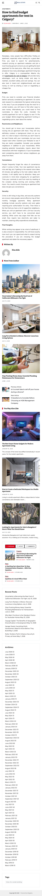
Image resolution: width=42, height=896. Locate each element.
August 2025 (9, 682)
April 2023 (8, 749)
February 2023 (10, 754)
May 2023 (8, 746)
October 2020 (10, 827)
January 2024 (10, 727)
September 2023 (11, 738)
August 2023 (9, 741)
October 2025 (10, 677)
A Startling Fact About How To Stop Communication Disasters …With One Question (18, 568)
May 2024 (8, 716)
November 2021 (10, 793)
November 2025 (10, 674)
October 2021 (9, 796)
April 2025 (8, 693)
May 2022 (8, 777)
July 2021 (8, 804)
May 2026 (8, 657)
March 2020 (9, 843)
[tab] (10, 546)
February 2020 (10, 846)
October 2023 (10, 735)
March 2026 (9, 663)
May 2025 (8, 691)
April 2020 (8, 840)
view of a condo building (14, 882)
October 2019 (9, 857)
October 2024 (10, 704)
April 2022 (8, 779)
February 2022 (10, 785)
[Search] (39, 2)
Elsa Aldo (7, 23)
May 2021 (8, 810)
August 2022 (9, 768)
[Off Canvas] (3, 2)
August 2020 (9, 832)
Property (19, 551)
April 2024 (8, 718)
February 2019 (10, 860)
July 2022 (8, 771)
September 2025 (11, 679)
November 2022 (10, 763)
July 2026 (8, 652)
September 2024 (11, 707)
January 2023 (10, 757)
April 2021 (8, 813)
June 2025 (9, 688)
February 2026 (10, 666)
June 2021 (8, 807)
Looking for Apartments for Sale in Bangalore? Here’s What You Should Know (19, 528)
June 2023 (9, 743)
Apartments (6, 9)
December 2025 (10, 671)
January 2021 (9, 818)
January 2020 (10, 849)
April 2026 (8, 660)
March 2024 (9, 721)
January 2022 (10, 788)
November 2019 (10, 854)
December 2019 (10, 852)
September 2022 (11, 765)
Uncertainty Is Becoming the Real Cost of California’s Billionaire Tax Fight (27, 555)
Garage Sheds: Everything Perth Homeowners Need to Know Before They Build (19, 628)
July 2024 (8, 713)
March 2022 (9, 782)
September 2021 (11, 799)
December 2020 (10, 821)
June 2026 (9, 654)
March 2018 (9, 865)
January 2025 (10, 699)
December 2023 (10, 729)
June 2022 (9, 774)
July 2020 (8, 835)
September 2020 (11, 829)
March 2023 (9, 752)
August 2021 (9, 802)
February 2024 (10, 724)
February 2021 (10, 815)
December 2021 (10, 791)
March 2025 (9, 696)
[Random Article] (36, 3)
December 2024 (11, 702)
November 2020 (10, 824)
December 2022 (10, 760)
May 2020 (8, 838)
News (6, 563)
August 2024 (9, 710)
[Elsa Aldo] (6, 253)
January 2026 (10, 668)
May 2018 (8, 863)
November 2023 (10, 732)
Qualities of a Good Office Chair (16, 579)
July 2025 (8, 685)
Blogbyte (30, 893)
